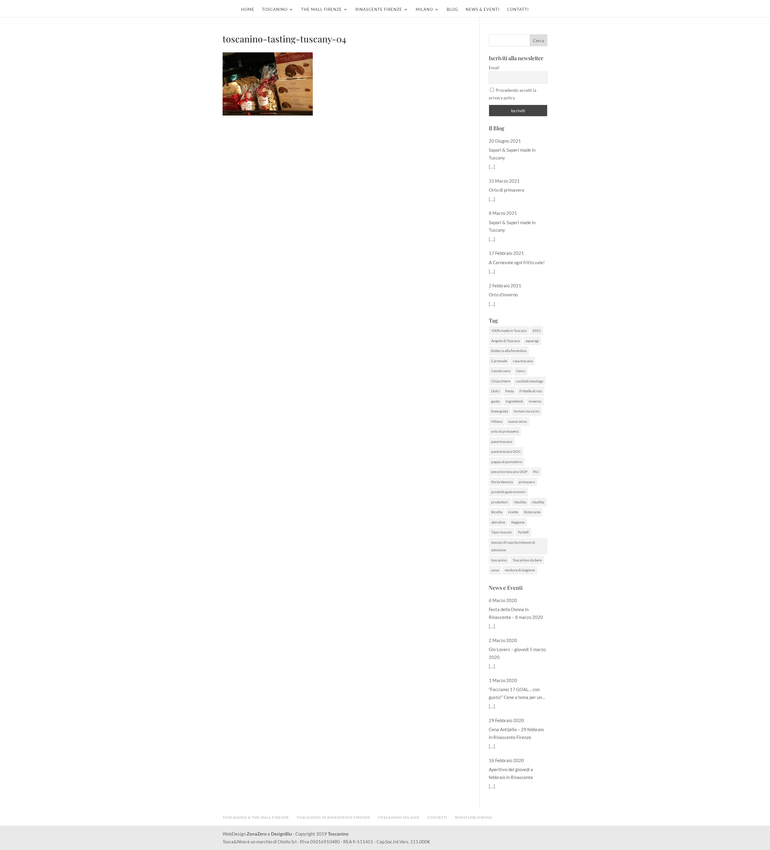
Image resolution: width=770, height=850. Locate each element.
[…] (492, 166)
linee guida (499, 411)
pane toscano (501, 441)
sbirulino (498, 522)
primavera (527, 482)
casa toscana (523, 361)
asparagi (532, 340)
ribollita (538, 502)
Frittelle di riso (530, 391)
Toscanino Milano (399, 817)
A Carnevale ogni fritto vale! (517, 262)
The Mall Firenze (321, 9)
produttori (499, 502)
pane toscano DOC (506, 451)
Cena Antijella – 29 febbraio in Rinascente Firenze (516, 733)
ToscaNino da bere (527, 560)
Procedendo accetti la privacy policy (512, 94)
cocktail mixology (529, 381)
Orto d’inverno (503, 294)
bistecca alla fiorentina (508, 350)
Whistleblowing (473, 817)
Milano (424, 9)
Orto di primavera (506, 190)
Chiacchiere (500, 381)
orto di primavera (505, 431)
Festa (509, 391)
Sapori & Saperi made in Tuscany (512, 153)
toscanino (499, 560)
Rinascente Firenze (379, 9)
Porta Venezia (502, 482)
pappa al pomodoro (506, 461)
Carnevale (499, 361)
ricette (513, 512)
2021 (536, 330)
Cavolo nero (500, 371)
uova (495, 570)
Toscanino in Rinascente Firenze (333, 817)
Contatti (518, 9)
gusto (495, 401)
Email (494, 67)
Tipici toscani (501, 532)
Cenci (520, 371)
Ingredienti (514, 401)
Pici (536, 471)
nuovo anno (517, 421)
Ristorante (532, 512)
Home (247, 9)
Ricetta (496, 512)
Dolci (495, 391)
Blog (452, 9)
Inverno (535, 401)
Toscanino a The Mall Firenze (256, 817)
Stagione (518, 522)
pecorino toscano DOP (509, 471)
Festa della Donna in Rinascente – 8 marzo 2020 (516, 613)
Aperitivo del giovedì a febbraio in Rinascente (511, 773)
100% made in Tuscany (509, 330)
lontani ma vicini (526, 411)
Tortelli (523, 532)
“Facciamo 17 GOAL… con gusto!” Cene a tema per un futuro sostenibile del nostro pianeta (516, 694)
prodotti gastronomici (508, 492)
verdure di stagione (520, 570)
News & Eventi (483, 9)
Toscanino (275, 9)
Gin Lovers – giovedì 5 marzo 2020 (517, 653)
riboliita (520, 502)
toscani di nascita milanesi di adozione (513, 546)
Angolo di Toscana (505, 340)
